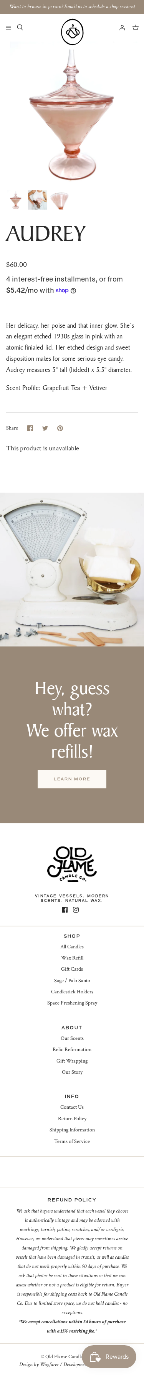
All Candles (72, 946)
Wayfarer (49, 1364)
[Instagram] (76, 910)
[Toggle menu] (8, 27)
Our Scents (72, 1038)
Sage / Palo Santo (72, 980)
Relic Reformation (72, 1049)
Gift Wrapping (72, 1061)
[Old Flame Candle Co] (72, 32)
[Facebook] (65, 910)
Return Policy (72, 1118)
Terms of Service (72, 1141)
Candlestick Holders (72, 991)
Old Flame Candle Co (67, 1356)
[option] (72, 114)
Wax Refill (72, 958)
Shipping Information (72, 1129)
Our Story (72, 1072)
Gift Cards (72, 969)
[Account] (118, 27)
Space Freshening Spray (72, 1003)
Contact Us (72, 1107)
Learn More (72, 778)
